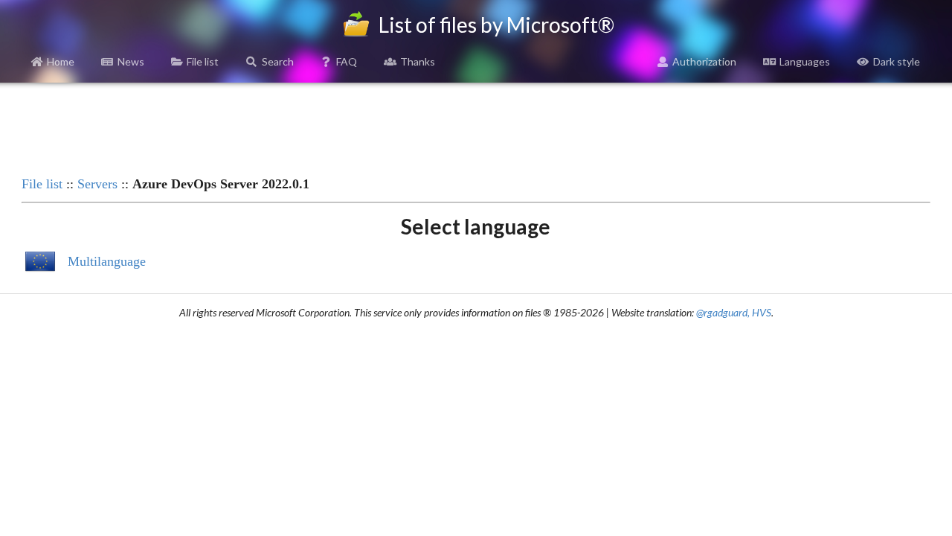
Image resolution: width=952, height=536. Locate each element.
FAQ (346, 61)
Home (60, 61)
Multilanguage (107, 261)
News (131, 61)
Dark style (896, 61)
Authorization (704, 61)
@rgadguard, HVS (733, 312)
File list (203, 61)
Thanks (417, 61)
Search (278, 61)
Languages (804, 61)
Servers (97, 183)
